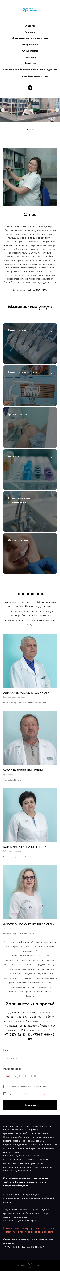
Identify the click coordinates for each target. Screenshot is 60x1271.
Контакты (30, 63)
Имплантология (18, 540)
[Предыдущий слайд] (3, 110)
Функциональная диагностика (30, 38)
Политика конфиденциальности (30, 75)
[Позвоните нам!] (30, 87)
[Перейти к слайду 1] (27, 129)
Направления (30, 44)
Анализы (30, 31)
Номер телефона (12, 1068)
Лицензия (30, 56)
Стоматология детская (23, 372)
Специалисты (30, 50)
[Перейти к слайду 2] (30, 129)
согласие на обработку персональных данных (31, 1094)
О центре (30, 25)
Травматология (18, 414)
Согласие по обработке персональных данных (30, 69)
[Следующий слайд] (57, 110)
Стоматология (17, 330)
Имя (5, 1050)
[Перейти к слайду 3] (33, 129)
